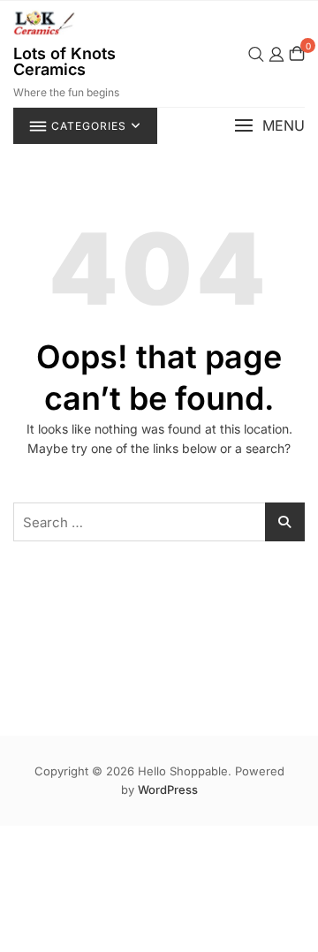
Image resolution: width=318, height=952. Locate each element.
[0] (297, 53)
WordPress (168, 789)
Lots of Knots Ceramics (64, 61)
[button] (269, 125)
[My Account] (276, 53)
